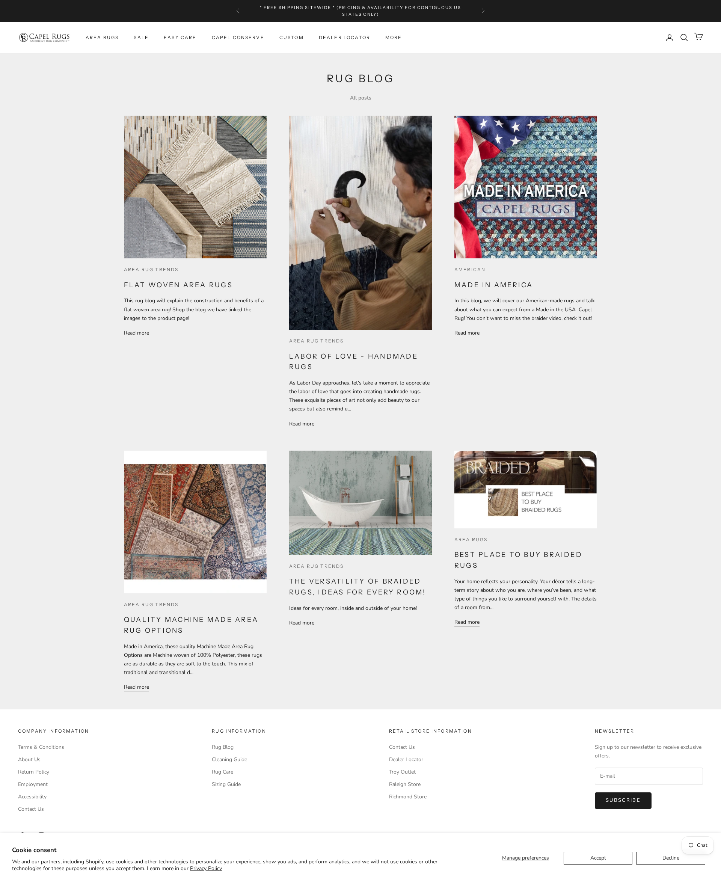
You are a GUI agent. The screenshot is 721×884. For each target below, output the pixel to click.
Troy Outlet (402, 771)
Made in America (493, 285)
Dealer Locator (344, 37)
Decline (670, 857)
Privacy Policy (206, 868)
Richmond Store (408, 796)
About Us (29, 759)
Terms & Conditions (41, 747)
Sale (141, 37)
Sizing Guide (226, 784)
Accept (598, 857)
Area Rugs (102, 37)
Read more (136, 332)
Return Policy (33, 771)
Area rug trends (151, 269)
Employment (33, 784)
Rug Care (222, 771)
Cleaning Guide (229, 759)
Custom (291, 37)
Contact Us (31, 809)
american (470, 269)
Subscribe (623, 800)
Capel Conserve (238, 37)
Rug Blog (223, 747)
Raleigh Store (405, 784)
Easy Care (180, 37)
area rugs (470, 539)
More (393, 37)
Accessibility (32, 796)
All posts (360, 97)
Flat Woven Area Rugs (178, 285)
